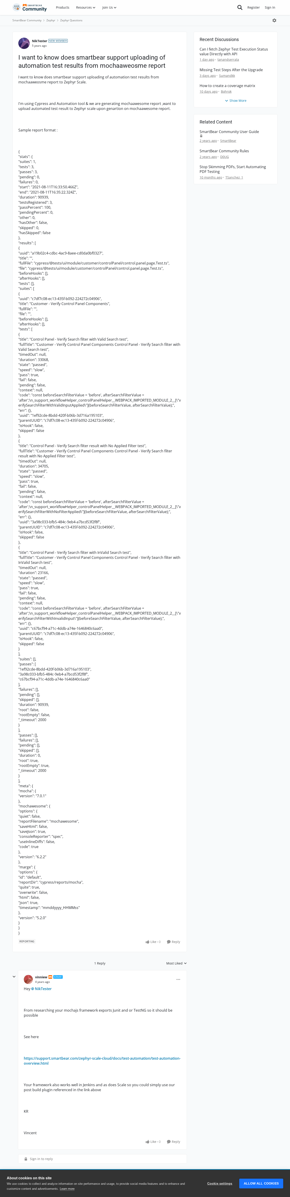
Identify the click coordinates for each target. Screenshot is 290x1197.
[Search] (240, 7)
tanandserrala (228, 59)
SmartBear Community (26, 20)
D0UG (224, 157)
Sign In (270, 7)
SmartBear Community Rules (224, 151)
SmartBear (228, 140)
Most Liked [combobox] (176, 963)
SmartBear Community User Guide (229, 131)
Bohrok (226, 91)
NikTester (39, 41)
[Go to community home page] (29, 7)
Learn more (67, 1188)
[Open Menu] (274, 20)
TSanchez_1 (234, 177)
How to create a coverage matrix (227, 85)
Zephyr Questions (71, 20)
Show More (238, 100)
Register (253, 7)
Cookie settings (219, 1183)
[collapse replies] (14, 976)
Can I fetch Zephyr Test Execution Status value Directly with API (234, 51)
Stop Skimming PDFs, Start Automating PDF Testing (233, 169)
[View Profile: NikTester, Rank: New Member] (24, 43)
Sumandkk (227, 75)
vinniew (41, 977)
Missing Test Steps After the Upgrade (231, 70)
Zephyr (50, 20)
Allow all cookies (261, 1183)
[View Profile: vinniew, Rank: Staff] (28, 979)
